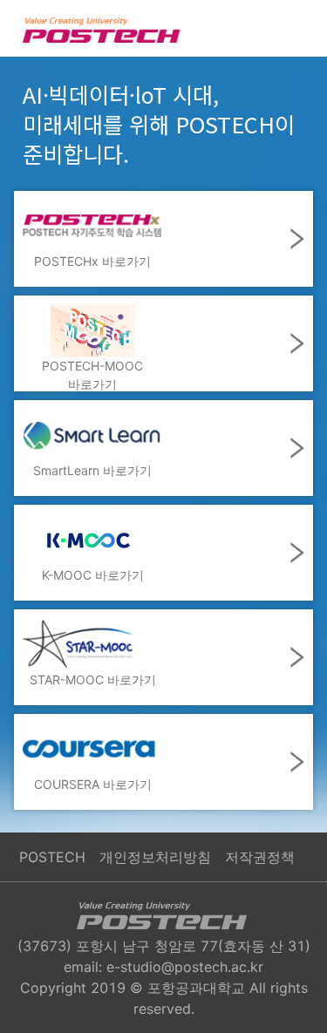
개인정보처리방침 (155, 857)
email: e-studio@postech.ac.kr (163, 966)
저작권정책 (260, 857)
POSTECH (52, 857)
